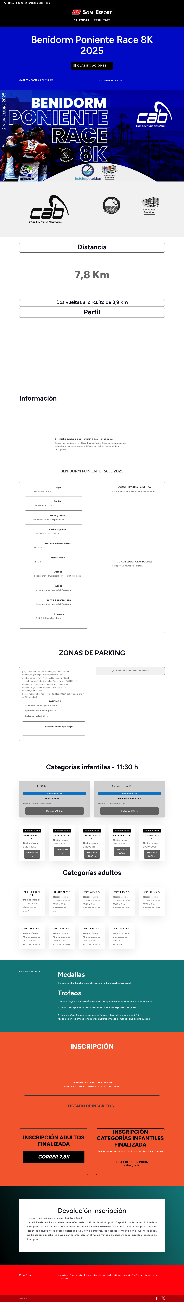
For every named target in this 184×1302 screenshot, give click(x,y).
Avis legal (107, 1275)
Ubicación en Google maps (58, 726)
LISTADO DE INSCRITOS (91, 1105)
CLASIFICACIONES (92, 65)
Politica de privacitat (121, 1275)
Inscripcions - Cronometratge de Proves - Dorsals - (80, 1275)
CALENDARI (82, 20)
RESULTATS (102, 20)
